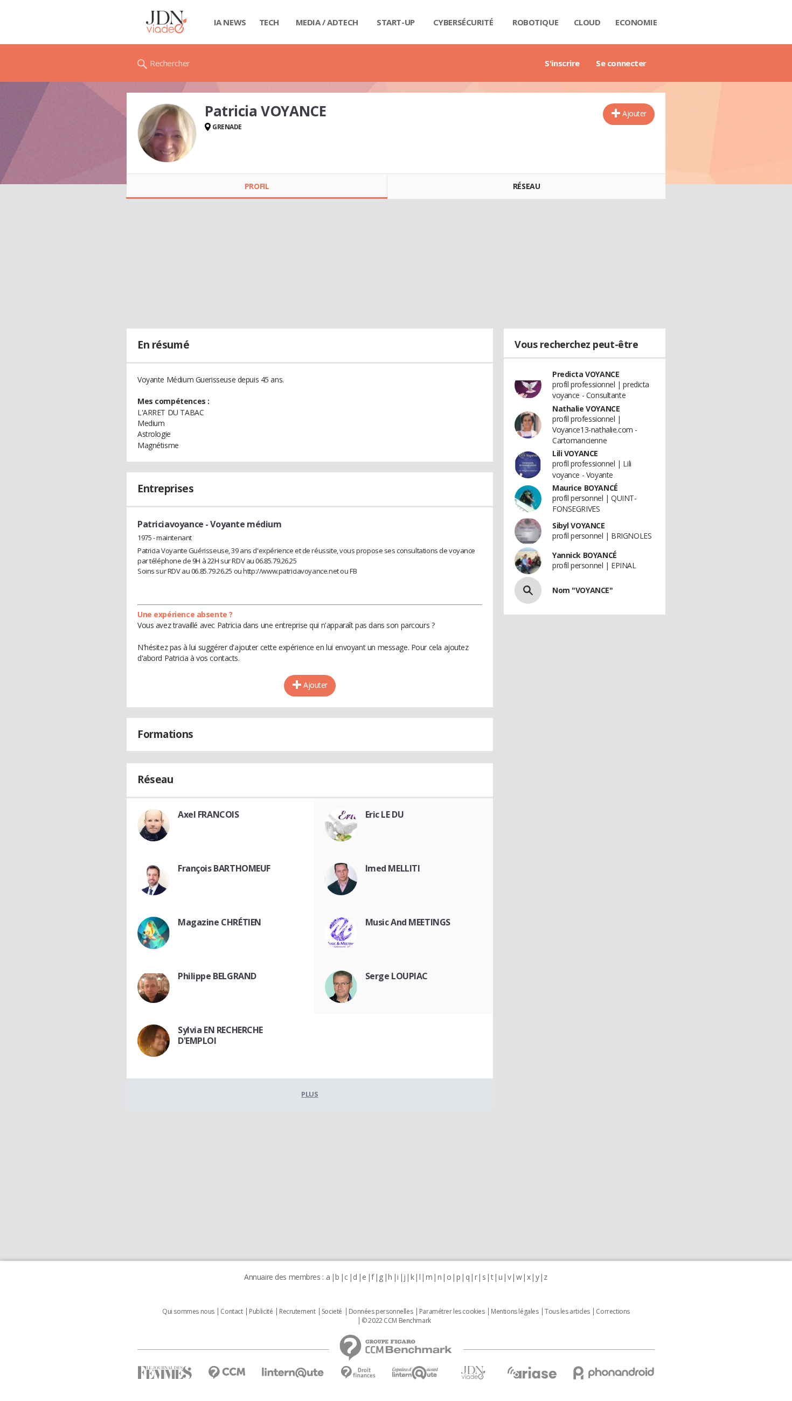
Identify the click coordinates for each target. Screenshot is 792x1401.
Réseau (526, 186)
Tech (269, 22)
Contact (231, 1311)
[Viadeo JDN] (473, 1372)
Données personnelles (381, 1311)
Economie (636, 22)
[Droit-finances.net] (358, 1372)
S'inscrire (562, 63)
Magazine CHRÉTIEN (219, 922)
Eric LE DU (384, 814)
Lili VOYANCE (575, 453)
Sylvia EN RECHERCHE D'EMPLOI (220, 1035)
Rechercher (170, 63)
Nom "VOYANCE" (582, 590)
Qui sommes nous (188, 1311)
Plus (309, 1094)
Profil (257, 186)
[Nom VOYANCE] (528, 590)
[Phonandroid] (614, 1372)
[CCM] (226, 1372)
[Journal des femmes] (164, 1372)
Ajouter (634, 113)
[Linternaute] (293, 1373)
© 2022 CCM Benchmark (396, 1321)
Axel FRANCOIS (208, 814)
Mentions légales (514, 1311)
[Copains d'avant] (415, 1372)
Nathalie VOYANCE (586, 408)
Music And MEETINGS (407, 922)
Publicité (261, 1311)
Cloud (587, 22)
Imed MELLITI (392, 868)
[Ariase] (532, 1372)
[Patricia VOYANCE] (167, 133)
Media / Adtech (327, 22)
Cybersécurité (463, 22)
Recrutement (297, 1311)
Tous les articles (567, 1311)
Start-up (396, 22)
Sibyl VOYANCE (578, 525)
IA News (230, 22)
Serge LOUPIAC (396, 976)
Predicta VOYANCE (585, 374)
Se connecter (621, 63)
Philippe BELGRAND (217, 976)
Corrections (612, 1311)
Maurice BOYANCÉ (585, 488)
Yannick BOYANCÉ (584, 555)
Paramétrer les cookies (452, 1311)
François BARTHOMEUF (224, 868)
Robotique (535, 22)
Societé (332, 1311)
